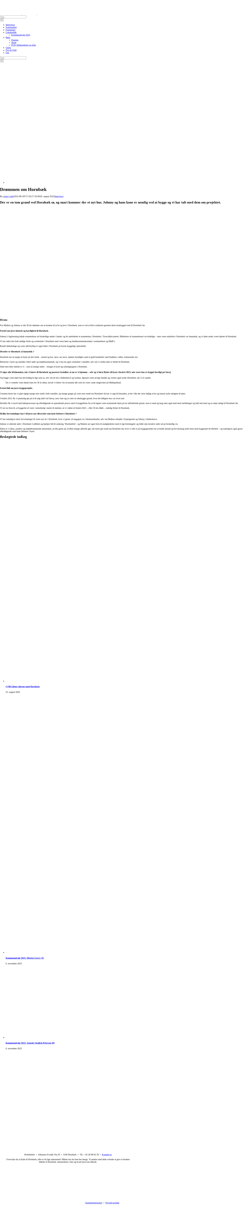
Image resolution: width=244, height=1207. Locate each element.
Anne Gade (8, 196)
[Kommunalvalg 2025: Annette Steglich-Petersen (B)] (117, 1037)
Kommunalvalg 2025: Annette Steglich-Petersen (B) (30, 1043)
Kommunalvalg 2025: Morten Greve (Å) (25, 958)
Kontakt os (107, 1154)
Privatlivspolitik (112, 1203)
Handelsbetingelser (93, 1203)
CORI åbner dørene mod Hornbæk (23, 686)
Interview (59, 196)
